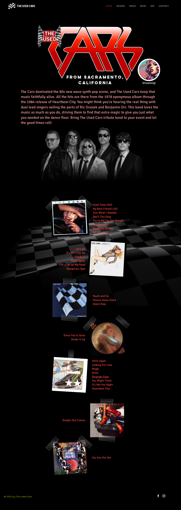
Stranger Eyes (100, 377)
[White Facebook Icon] (158, 496)
